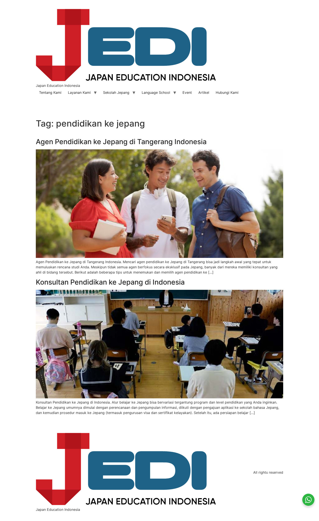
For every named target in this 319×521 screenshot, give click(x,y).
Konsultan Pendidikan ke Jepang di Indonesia (110, 282)
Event (187, 92)
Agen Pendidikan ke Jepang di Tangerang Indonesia (121, 141)
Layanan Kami (79, 92)
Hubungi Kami (227, 92)
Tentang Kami (50, 92)
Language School (156, 92)
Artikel (203, 92)
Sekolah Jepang (116, 92)
